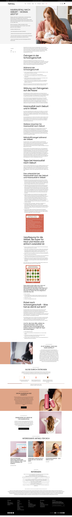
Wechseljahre (19, 508)
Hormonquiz (29, 3)
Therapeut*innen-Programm (32, 505)
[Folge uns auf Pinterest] (11, 513)
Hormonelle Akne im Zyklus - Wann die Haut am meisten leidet (36, 460)
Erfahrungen (39, 3)
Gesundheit (18, 501)
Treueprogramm (30, 503)
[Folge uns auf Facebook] (8, 513)
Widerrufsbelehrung (10, 502)
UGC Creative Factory (31, 506)
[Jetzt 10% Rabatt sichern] (63, 505)
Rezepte (18, 505)
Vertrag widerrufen (42, 506)
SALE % (46, 3)
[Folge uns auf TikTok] (13, 513)
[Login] (62, 3)
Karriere (29, 502)
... (10, 466)
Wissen (33, 3)
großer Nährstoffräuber (27, 150)
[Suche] (60, 3)
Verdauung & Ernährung (20, 506)
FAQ (35, 3)
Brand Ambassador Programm (32, 504)
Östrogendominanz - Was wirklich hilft (53, 459)
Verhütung (18, 507)
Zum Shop (23, 407)
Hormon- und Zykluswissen (20, 509)
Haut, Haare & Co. (19, 503)
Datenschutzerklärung (10, 503)
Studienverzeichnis (42, 505)
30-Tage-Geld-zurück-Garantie (44, 504)
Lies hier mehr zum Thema (24, 428)
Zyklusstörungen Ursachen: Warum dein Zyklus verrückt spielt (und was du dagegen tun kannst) (18, 461)
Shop (25, 3)
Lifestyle (18, 504)
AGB (8, 501)
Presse (29, 501)
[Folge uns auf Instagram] (10, 513)
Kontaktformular (42, 503)
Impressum (9, 504)
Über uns (43, 3)
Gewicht (18, 502)
